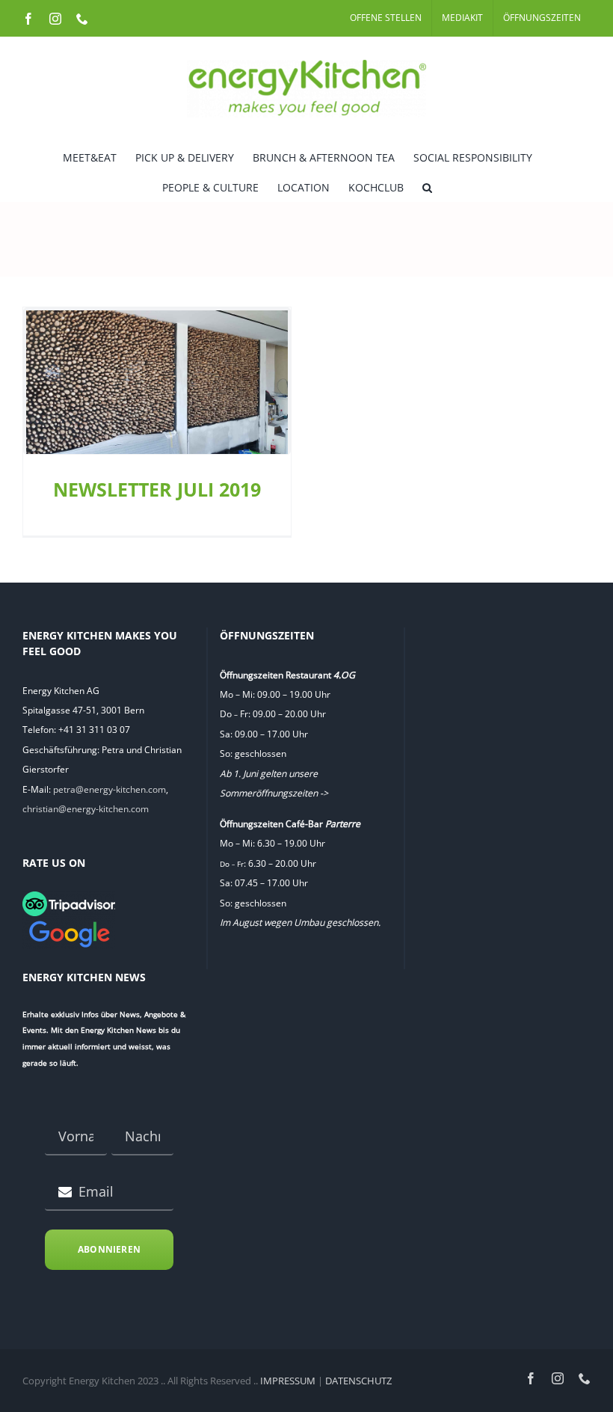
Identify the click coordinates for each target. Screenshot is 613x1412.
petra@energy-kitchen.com (109, 789)
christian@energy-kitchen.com (85, 808)
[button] (427, 186)
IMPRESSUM (287, 1380)
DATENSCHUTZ (358, 1380)
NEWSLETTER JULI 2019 (157, 489)
